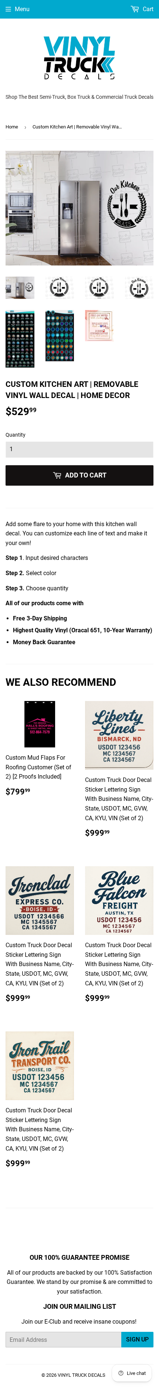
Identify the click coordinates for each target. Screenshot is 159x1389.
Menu (22, 9)
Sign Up (137, 1339)
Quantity (16, 435)
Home (12, 127)
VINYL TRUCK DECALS (81, 1375)
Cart (147, 9)
